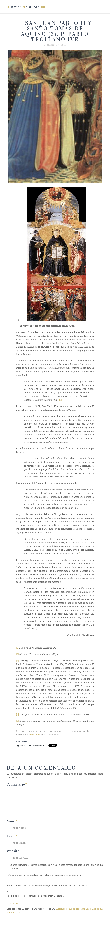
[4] (17, 714)
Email (12, 836)
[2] (60, 399)
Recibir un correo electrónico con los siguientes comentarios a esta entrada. (47, 885)
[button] (102, 6)
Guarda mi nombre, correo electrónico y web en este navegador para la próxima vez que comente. (56, 866)
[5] (38, 628)
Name (12, 821)
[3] (79, 553)
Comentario (17, 784)
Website (13, 851)
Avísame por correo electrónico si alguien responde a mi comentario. (45, 874)
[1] (32, 354)
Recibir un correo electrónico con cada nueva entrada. (35, 895)
